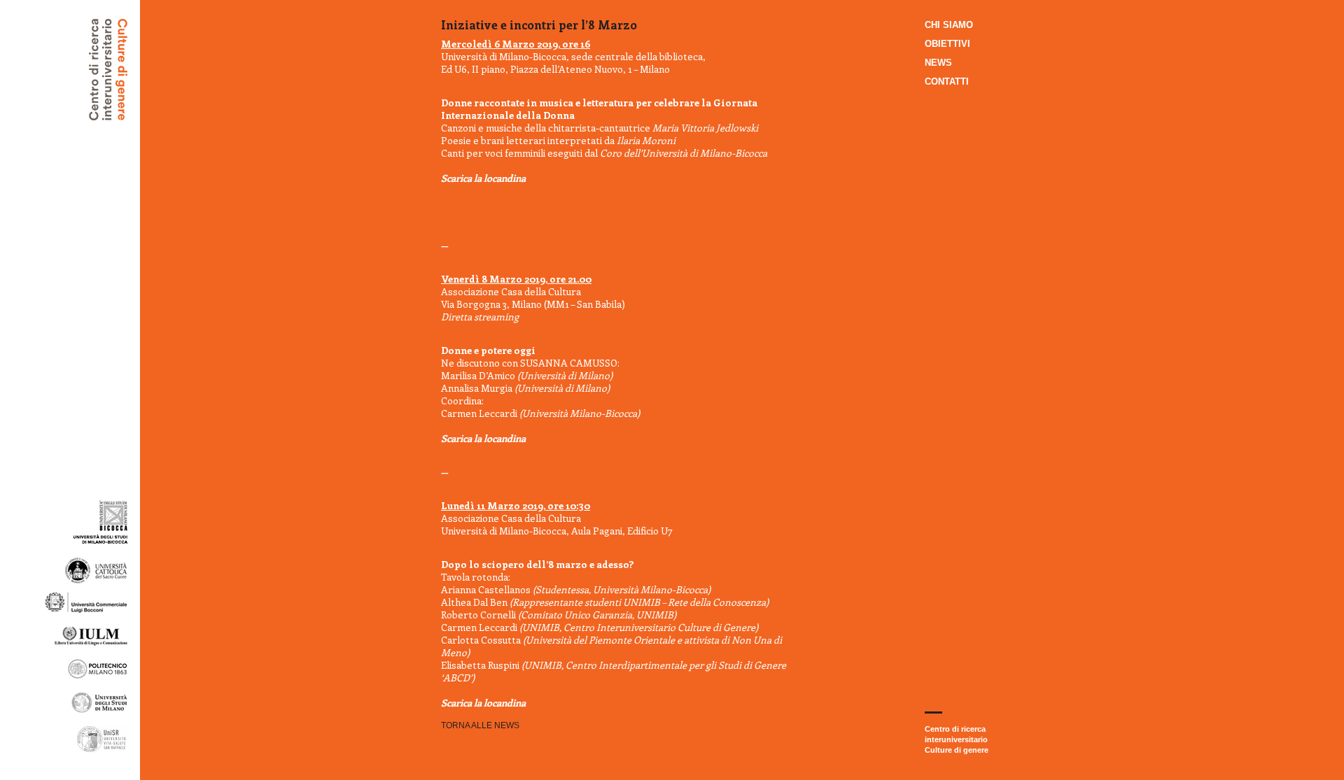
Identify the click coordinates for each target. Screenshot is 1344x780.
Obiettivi (947, 43)
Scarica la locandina (483, 178)
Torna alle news (480, 725)
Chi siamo (949, 25)
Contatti (947, 81)
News (938, 62)
